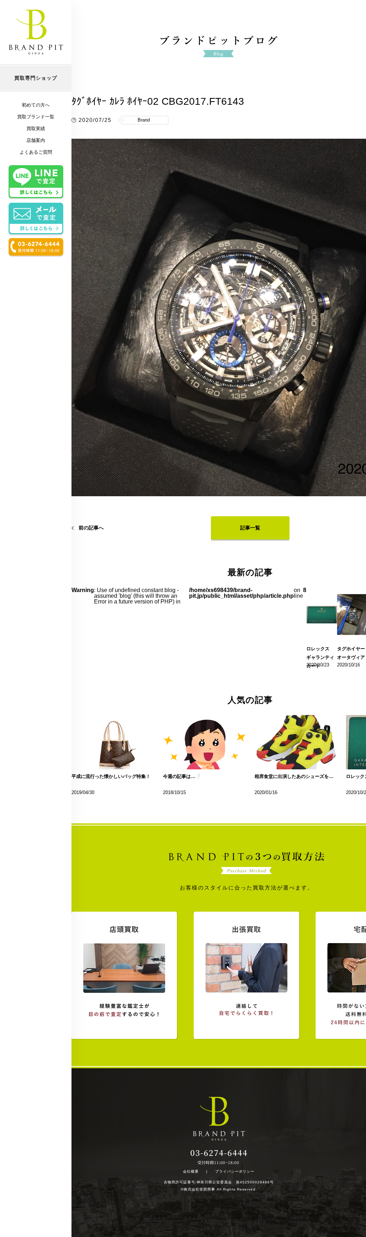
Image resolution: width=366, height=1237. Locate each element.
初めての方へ (36, 105)
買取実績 (35, 128)
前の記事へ (91, 528)
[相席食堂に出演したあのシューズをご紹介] (295, 742)
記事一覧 (250, 528)
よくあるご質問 (36, 152)
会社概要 (191, 1171)
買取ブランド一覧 (35, 116)
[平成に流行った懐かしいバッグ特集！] (112, 742)
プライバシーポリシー (234, 1171)
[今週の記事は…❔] (204, 742)
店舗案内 (35, 140)
